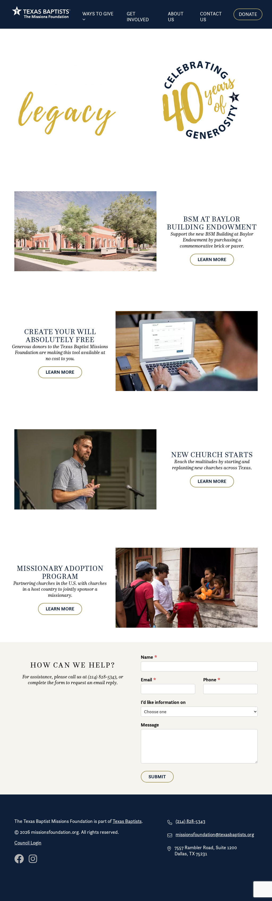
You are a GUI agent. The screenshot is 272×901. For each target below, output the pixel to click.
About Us (176, 17)
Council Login (27, 843)
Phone (209, 680)
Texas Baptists (127, 821)
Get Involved (138, 17)
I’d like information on (163, 702)
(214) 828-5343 (190, 821)
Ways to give (97, 14)
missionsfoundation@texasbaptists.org (215, 835)
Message (150, 725)
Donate (248, 14)
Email (146, 680)
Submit (157, 777)
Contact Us (211, 17)
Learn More (212, 259)
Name (147, 657)
